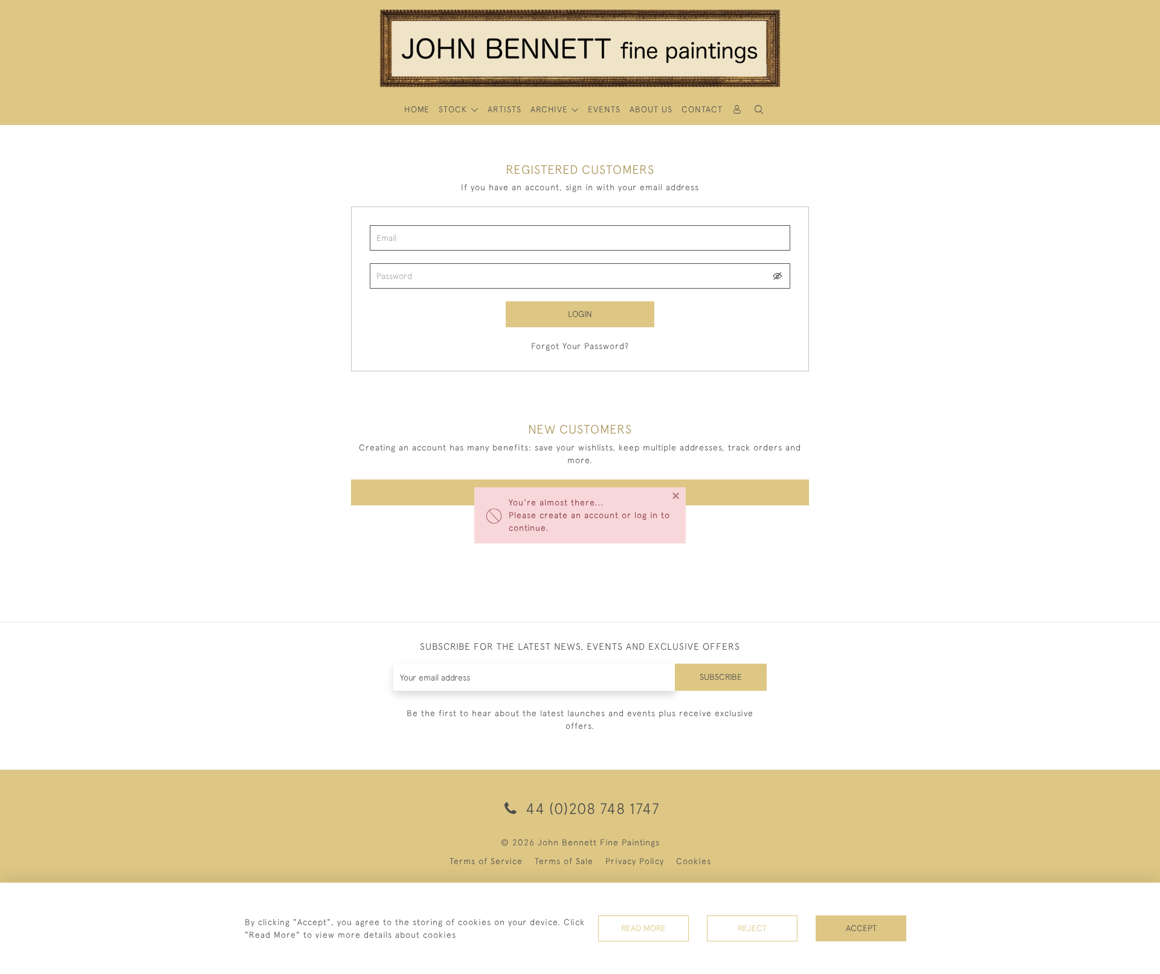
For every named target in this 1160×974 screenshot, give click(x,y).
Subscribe (721, 677)
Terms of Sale (564, 861)
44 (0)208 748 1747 (590, 808)
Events (604, 109)
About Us (651, 109)
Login (580, 314)
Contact (702, 109)
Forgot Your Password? (580, 346)
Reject (752, 928)
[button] (759, 109)
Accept (861, 928)
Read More (643, 928)
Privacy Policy (634, 861)
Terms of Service (486, 861)
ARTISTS (504, 109)
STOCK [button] (454, 109)
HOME (417, 109)
